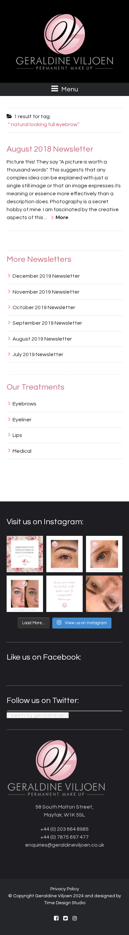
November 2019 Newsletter (46, 292)
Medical (22, 451)
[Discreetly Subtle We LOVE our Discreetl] (104, 594)
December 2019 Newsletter (46, 276)
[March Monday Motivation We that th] (64, 594)
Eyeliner (22, 419)
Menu (69, 89)
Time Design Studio (64, 903)
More (62, 217)
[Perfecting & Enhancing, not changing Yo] (25, 594)
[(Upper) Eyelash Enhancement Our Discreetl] (104, 554)
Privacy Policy (64, 889)
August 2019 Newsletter (42, 339)
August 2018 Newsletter (50, 149)
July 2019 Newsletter (38, 354)
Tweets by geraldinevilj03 (37, 715)
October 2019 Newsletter (44, 307)
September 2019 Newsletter (47, 323)
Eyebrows (24, 403)
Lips (17, 435)
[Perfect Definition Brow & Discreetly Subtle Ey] (64, 554)
